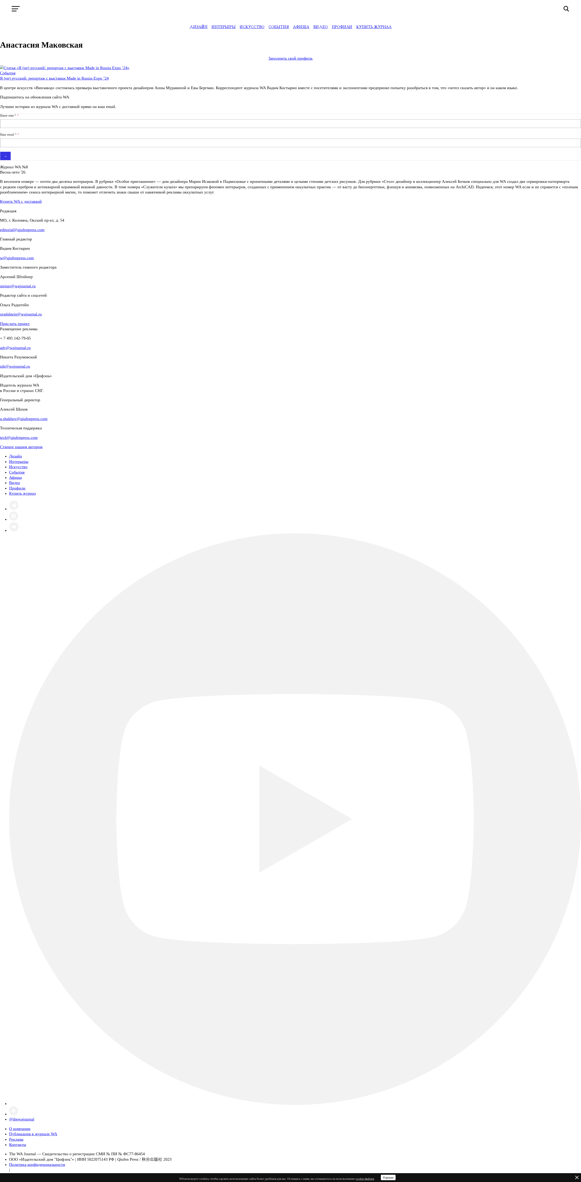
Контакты (17, 1144)
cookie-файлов (365, 1178)
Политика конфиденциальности (37, 1164)
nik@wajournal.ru (15, 366)
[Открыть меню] (16, 8)
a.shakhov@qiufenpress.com (23, 418)
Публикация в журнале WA (33, 1134)
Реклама (16, 1139)
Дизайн (198, 26)
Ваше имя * (8, 115)
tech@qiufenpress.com (19, 437)
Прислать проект (15, 323)
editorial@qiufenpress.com (22, 230)
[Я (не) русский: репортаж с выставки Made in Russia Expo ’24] (64, 68)
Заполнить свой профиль (290, 58)
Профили (342, 26)
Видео (320, 26)
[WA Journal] (290, 9)
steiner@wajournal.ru (18, 286)
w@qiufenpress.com (17, 258)
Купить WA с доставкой (21, 201)
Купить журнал (373, 26)
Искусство (252, 26)
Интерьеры (224, 26)
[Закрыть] (577, 1177)
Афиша (301, 26)
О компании (19, 1128)
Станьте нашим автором (21, 447)
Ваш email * (8, 134)
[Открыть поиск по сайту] (566, 9)
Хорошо (388, 1177)
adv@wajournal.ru (15, 347)
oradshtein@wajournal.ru (21, 314)
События (278, 26)
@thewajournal (21, 1119)
